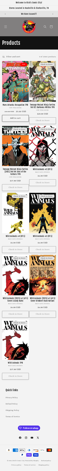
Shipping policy (43, 465)
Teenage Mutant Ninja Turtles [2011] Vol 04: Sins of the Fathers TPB (15, 171)
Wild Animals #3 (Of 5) (42, 169)
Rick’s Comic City (19, 460)
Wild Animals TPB (15, 363)
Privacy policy (16, 465)
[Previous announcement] (5, 14)
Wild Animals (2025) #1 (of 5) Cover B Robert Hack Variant (42, 299)
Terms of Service (13, 417)
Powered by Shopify (32, 460)
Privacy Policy (12, 398)
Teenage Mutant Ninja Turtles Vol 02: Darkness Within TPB (42, 106)
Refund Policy (12, 404)
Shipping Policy (12, 410)
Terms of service (30, 465)
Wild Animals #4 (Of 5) (15, 236)
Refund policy (46, 460)
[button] (6, 27)
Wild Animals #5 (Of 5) (42, 236)
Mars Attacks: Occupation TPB (15, 105)
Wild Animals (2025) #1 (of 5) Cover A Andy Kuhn (15, 299)
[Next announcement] (53, 14)
